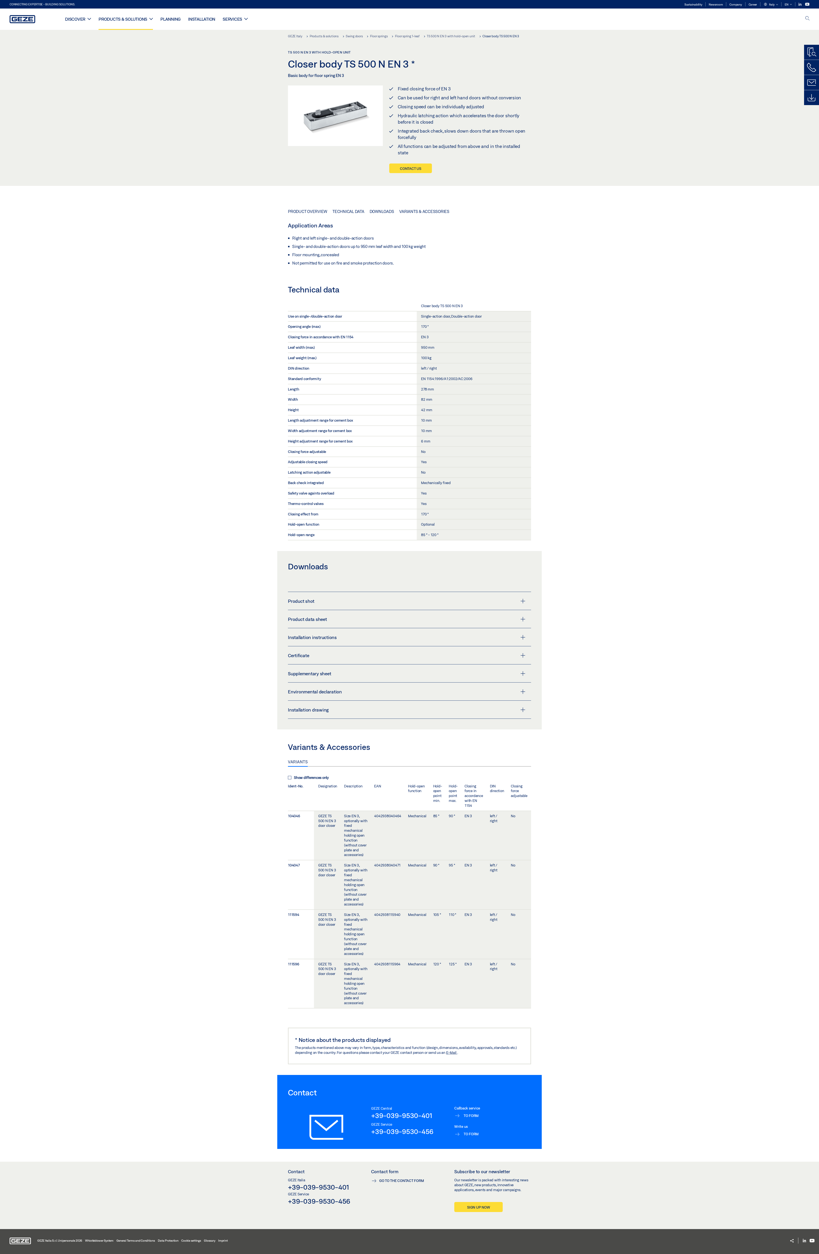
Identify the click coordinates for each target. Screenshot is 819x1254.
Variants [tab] (298, 761)
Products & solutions (123, 19)
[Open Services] (246, 19)
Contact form (384, 1171)
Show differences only (311, 777)
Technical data (348, 211)
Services (232, 19)
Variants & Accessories (424, 211)
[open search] (807, 18)
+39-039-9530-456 (402, 1131)
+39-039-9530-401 (401, 1115)
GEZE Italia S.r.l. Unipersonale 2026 (59, 1240)
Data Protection (168, 1240)
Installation (201, 19)
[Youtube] (807, 4)
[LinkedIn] (800, 4)
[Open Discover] (89, 19)
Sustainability (693, 4)
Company (735, 4)
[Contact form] (811, 82)
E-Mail (451, 1052)
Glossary (209, 1240)
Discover (75, 19)
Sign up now (478, 1207)
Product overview (307, 211)
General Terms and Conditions (135, 1240)
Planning (170, 19)
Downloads (382, 211)
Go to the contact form (401, 1181)
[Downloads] (811, 97)
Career (753, 4)
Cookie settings (191, 1240)
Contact (296, 1171)
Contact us (410, 168)
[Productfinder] (811, 52)
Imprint (223, 1240)
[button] (771, 4)
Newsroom (716, 4)
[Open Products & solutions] (151, 19)
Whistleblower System (99, 1240)
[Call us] (811, 67)
